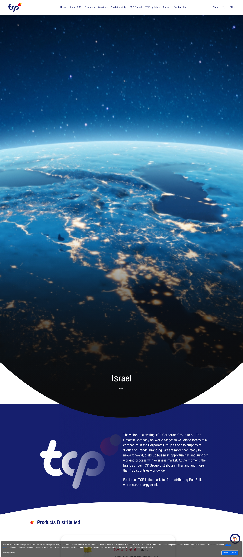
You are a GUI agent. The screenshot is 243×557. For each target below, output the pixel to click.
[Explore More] (235, 539)
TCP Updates (152, 7)
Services (103, 7)
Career (166, 7)
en (231, 7)
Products (90, 7)
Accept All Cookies (230, 552)
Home (63, 7)
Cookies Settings (9, 553)
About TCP (76, 7)
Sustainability (118, 7)
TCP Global (136, 7)
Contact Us (180, 7)
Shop (215, 7)
